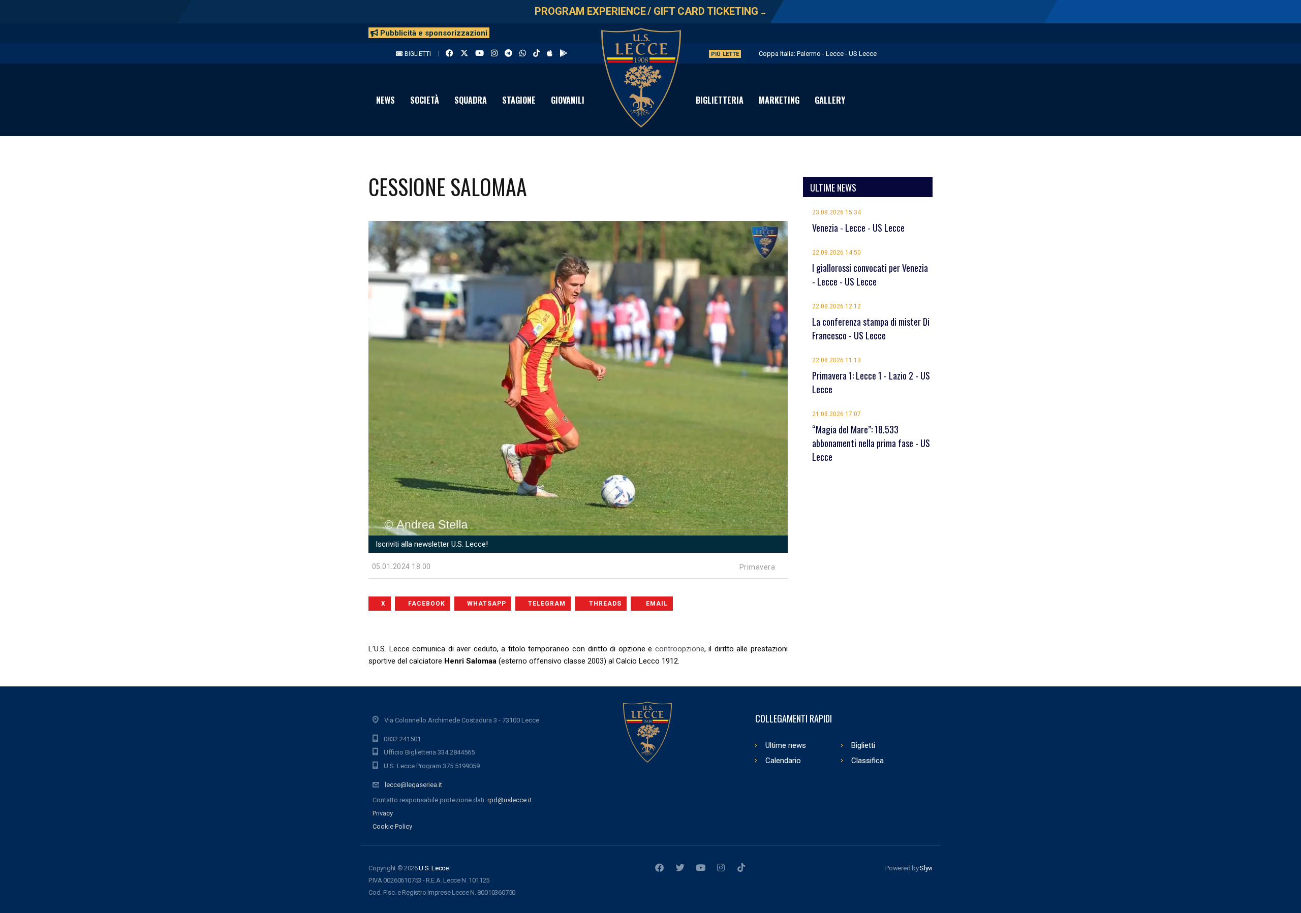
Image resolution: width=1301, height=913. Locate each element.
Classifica (867, 760)
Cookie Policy (392, 826)
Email (657, 603)
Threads (605, 603)
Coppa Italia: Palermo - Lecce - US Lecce (818, 53)
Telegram (547, 603)
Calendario (783, 760)
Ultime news (785, 745)
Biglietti (417, 53)
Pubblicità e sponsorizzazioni (432, 33)
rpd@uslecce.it (509, 800)
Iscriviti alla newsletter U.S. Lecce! (431, 544)
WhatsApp (486, 603)
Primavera (757, 567)
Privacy (383, 813)
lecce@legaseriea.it (413, 785)
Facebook (426, 603)
